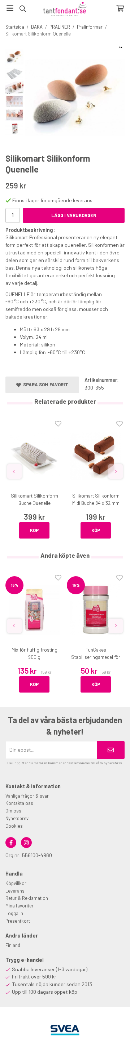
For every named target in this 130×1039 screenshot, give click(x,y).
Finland (12, 945)
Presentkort (17, 921)
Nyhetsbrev (17, 818)
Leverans (15, 891)
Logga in (14, 913)
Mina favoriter (19, 906)
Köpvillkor (15, 883)
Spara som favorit (44, 384)
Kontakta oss (19, 803)
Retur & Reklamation (26, 898)
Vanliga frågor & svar (27, 796)
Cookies (14, 826)
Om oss (13, 811)
